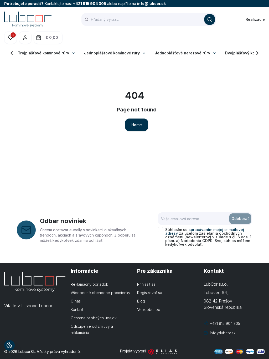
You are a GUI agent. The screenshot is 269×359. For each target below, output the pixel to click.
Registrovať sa (149, 292)
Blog (141, 301)
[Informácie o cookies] (9, 345)
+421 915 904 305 (89, 3)
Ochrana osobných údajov (94, 318)
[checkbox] (160, 229)
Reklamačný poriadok (89, 284)
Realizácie (255, 19)
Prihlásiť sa (146, 284)
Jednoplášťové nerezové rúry (182, 53)
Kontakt (77, 309)
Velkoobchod (148, 309)
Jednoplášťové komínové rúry (112, 53)
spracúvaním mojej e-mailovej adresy (204, 231)
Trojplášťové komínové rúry (43, 53)
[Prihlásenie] (25, 37)
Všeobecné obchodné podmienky (100, 292)
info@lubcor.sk (151, 3)
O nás (76, 301)
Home (136, 124)
